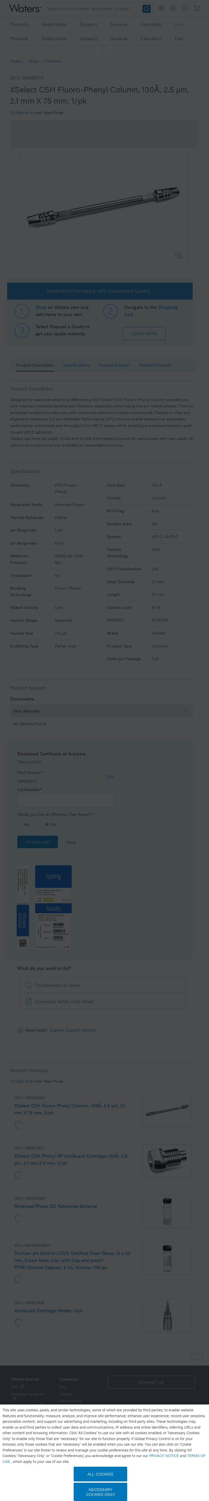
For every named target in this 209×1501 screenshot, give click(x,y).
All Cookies (100, 1474)
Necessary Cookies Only (100, 1492)
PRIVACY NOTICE (164, 1455)
